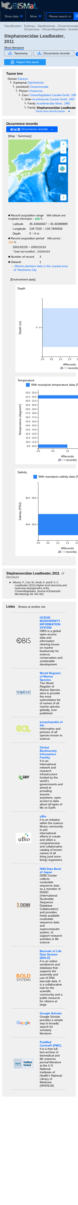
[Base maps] (62, 169)
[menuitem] (13, 16)
